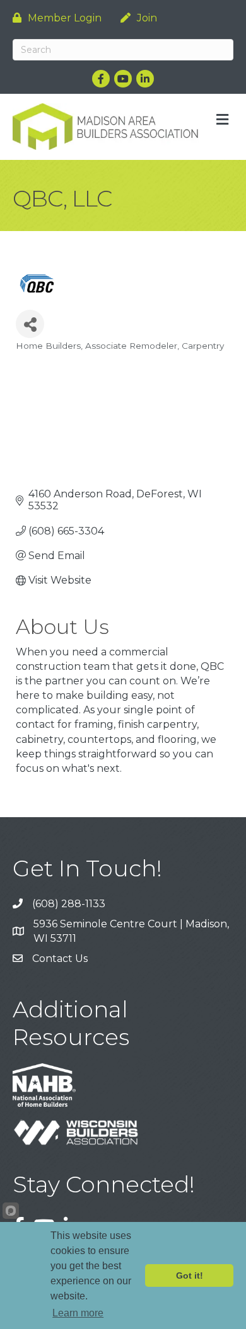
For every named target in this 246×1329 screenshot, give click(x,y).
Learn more (77, 1313)
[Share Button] (30, 324)
